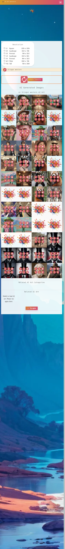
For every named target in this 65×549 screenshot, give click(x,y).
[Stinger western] (8, 102)
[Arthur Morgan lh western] (54, 270)
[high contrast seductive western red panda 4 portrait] (39, 194)
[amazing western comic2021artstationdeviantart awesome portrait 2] (39, 148)
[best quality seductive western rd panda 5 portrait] (39, 178)
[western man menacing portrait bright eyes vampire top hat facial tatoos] (54, 240)
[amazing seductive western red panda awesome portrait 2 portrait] (39, 117)
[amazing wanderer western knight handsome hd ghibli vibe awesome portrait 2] (8, 148)
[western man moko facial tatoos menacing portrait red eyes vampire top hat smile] (54, 255)
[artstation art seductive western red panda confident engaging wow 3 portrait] (39, 163)
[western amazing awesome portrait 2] (39, 240)
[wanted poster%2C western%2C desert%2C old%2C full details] (39, 224)
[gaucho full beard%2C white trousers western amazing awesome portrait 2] (24, 194)
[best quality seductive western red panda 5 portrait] (54, 178)
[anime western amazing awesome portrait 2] (8, 163)
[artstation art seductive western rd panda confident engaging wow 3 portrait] (24, 163)
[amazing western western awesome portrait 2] (54, 148)
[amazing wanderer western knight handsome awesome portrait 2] (54, 133)
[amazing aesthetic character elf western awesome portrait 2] (24, 102)
